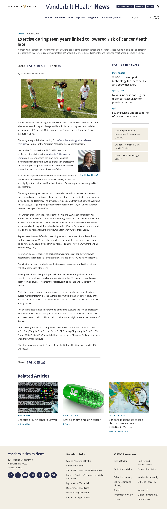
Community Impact (112, 17)
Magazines (94, 17)
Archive (150, 6)
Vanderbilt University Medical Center (84, 470)
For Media (60, 17)
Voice (70, 17)
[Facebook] (18, 475)
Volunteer (143, 490)
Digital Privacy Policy (148, 494)
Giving (117, 490)
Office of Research (147, 481)
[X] (39, 475)
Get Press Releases (125, 6)
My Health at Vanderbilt (78, 483)
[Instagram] (32, 475)
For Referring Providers (77, 492)
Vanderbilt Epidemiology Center (127, 157)
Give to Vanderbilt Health (78, 461)
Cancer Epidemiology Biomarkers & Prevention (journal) (127, 134)
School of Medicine (147, 469)
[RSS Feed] (11, 475)
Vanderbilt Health (75, 465)
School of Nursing (123, 477)
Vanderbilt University (148, 477)
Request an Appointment (78, 497)
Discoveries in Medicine (77, 487)
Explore (48, 17)
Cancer (21, 33)
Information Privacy (123, 494)
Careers (118, 499)
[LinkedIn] (47, 475)
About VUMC (144, 499)
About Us (139, 6)
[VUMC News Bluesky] (54, 475)
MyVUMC (80, 17)
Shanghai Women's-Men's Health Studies (128, 146)
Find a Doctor (120, 461)
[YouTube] (25, 475)
